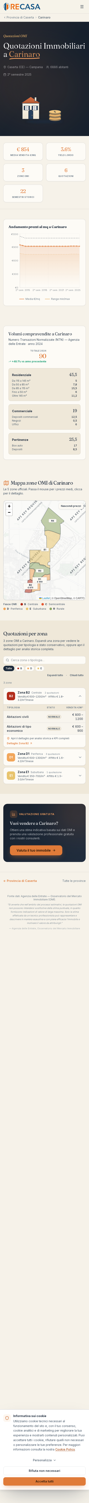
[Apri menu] (82, 6)
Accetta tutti (45, 1481)
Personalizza (42, 1460)
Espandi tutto (55, 675)
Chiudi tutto (77, 675)
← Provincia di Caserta (20, 881)
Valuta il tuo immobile (34, 850)
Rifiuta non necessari (44, 1470)
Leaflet (46, 598)
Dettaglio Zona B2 (18, 743)
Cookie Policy (65, 1449)
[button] (9, 506)
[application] (44, 264)
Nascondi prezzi (71, 506)
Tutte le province (74, 881)
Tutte (9, 668)
